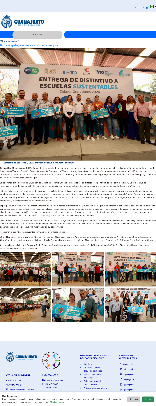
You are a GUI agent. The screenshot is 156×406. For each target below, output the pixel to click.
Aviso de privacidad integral (95, 388)
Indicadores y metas (92, 374)
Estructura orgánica (91, 368)
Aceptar (148, 399)
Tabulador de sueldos (92, 371)
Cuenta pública (90, 385)
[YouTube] (147, 8)
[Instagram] (143, 8)
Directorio (87, 364)
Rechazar (133, 399)
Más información (57, 402)
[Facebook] (136, 8)
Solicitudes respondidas (93, 381)
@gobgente (128, 364)
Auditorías (88, 378)
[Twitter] (140, 8)
